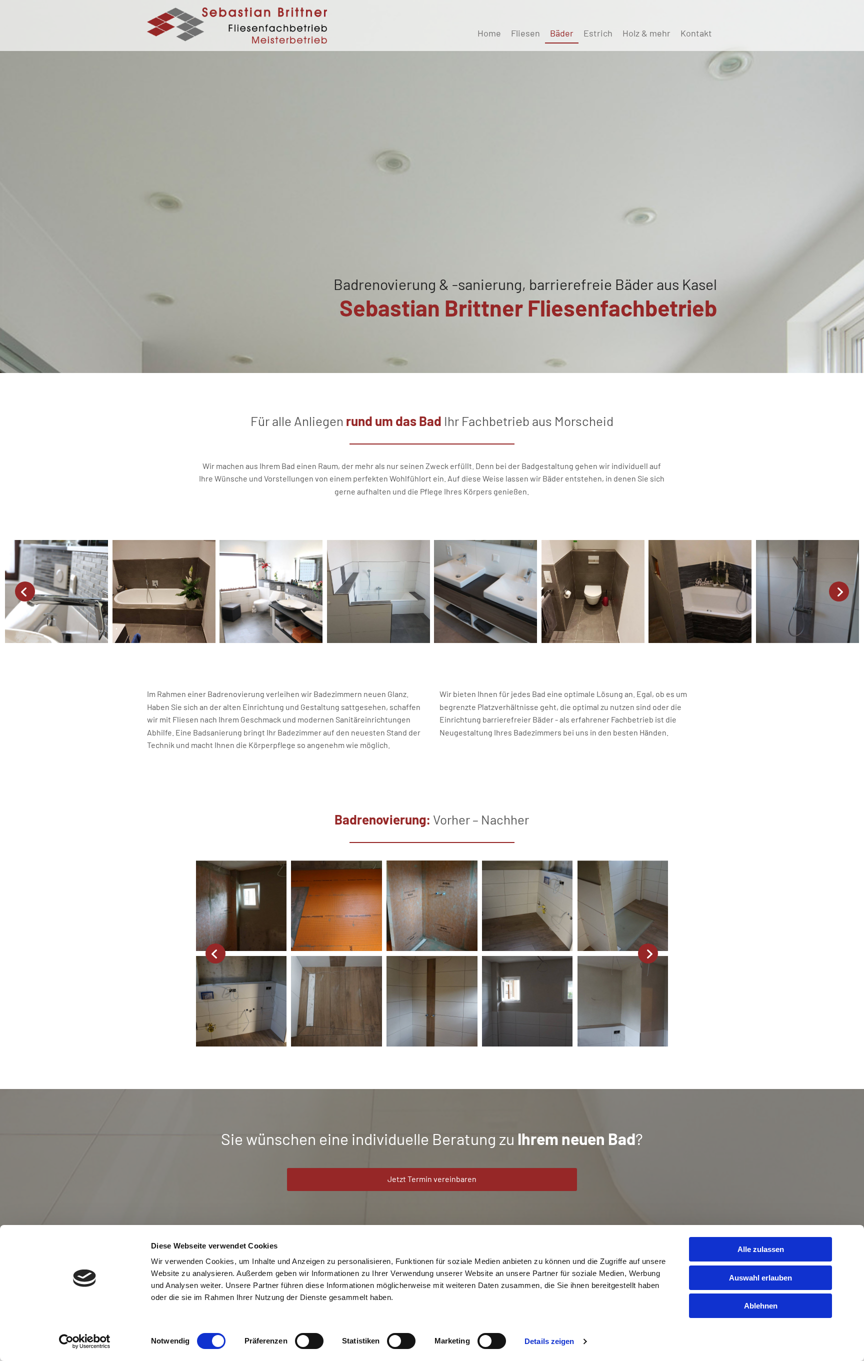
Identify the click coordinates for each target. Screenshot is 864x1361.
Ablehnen (761, 1306)
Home (489, 33)
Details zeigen (549, 1341)
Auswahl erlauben (760, 1278)
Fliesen (525, 33)
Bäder (562, 33)
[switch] (309, 1341)
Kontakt (696, 33)
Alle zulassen (761, 1249)
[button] (432, 1179)
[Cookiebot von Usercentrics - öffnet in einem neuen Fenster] (84, 1341)
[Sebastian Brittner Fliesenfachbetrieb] (237, 26)
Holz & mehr (646, 33)
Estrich (598, 33)
